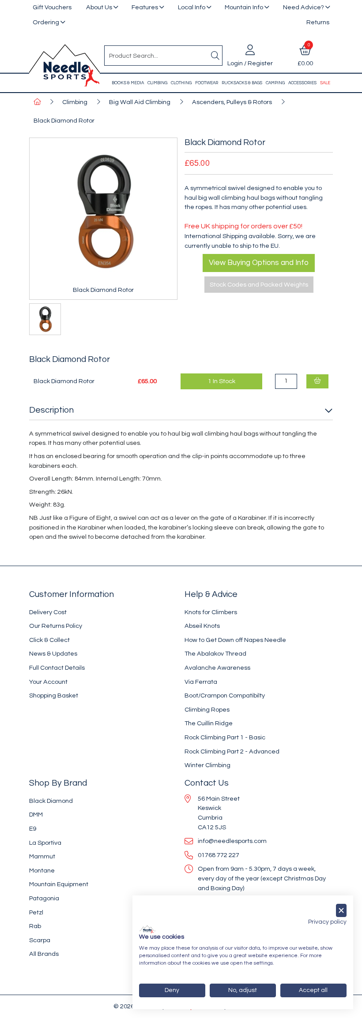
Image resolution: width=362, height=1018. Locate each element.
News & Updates (53, 653)
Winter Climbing (207, 765)
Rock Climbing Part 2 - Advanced (232, 751)
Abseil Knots (202, 626)
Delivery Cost (48, 612)
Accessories (302, 83)
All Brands (44, 954)
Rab (35, 926)
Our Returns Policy (55, 626)
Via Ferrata (201, 682)
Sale (325, 83)
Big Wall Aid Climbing (139, 102)
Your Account (48, 682)
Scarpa (39, 940)
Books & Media (128, 83)
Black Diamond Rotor (64, 120)
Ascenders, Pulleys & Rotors (232, 102)
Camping (275, 83)
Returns (317, 22)
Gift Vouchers (52, 7)
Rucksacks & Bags (242, 83)
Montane (42, 870)
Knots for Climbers (211, 612)
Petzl (36, 912)
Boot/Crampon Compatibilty (225, 695)
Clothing (181, 83)
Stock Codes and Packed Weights (259, 284)
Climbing (157, 83)
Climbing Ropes (207, 709)
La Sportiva (45, 842)
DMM (36, 814)
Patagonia (44, 898)
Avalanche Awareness (217, 667)
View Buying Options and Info (259, 263)
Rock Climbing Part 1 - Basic (225, 737)
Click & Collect (49, 640)
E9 (32, 828)
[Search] (215, 55)
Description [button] (51, 410)
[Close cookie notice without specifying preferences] (341, 910)
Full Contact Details (57, 667)
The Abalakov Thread (215, 653)
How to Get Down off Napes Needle (235, 640)
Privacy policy (327, 922)
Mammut (42, 856)
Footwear (206, 83)
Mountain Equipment (58, 884)
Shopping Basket (53, 695)
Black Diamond (51, 801)
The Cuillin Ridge (209, 723)
